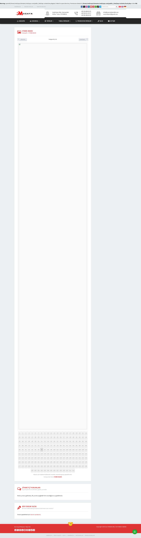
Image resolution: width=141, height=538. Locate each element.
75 (45, 445)
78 (54, 445)
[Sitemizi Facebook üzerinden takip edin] (82, 7)
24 (22, 437)
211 (70, 470)
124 (61, 454)
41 (76, 437)
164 (48, 462)
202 (42, 470)
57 (57, 441)
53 (45, 441)
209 (64, 470)
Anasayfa (24, 33)
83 (70, 445)
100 (54, 450)
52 (41, 441)
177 (20, 466)
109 (83, 450)
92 (29, 450)
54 (48, 441)
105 (70, 450)
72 (35, 445)
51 (38, 441)
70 (29, 445)
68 (22, 445)
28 (35, 437)
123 (57, 454)
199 (32, 470)
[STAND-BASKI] (53, 429)
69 (26, 445)
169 (64, 462)
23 (19, 437)
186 (48, 466)
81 (64, 445)
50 (35, 441)
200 (35, 470)
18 (73, 433)
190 (61, 466)
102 (61, 450)
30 (41, 437)
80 (60, 445)
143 (51, 458)
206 (54, 470)
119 (45, 454)
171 (70, 462)
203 (45, 470)
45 (19, 441)
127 (70, 454)
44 (86, 437)
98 (48, 450)
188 (54, 466)
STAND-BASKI (32, 33)
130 (80, 454)
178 (23, 466)
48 (29, 441)
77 (51, 445)
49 (32, 441)
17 (70, 433)
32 (48, 437)
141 (45, 458)
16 (67, 433)
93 (32, 450)
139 (39, 458)
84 (73, 445)
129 (76, 454)
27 (32, 437)
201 (39, 470)
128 (73, 454)
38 (67, 437)
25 (26, 437)
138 (35, 458)
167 (57, 462)
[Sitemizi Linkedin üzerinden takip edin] (89, 7)
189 (57, 466)
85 (76, 445)
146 (61, 458)
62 (73, 441)
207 (57, 470)
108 (80, 450)
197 (83, 466)
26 (29, 437)
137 (32, 458)
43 (83, 437)
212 (73, 470)
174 (80, 462)
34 (54, 437)
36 (60, 437)
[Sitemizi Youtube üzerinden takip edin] (91, 7)
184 (42, 466)
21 (83, 433)
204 (48, 470)
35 (57, 437)
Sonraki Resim (83, 39)
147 (64, 458)
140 (42, 458)
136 (29, 458)
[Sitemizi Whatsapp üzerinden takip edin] (96, 7)
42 (79, 437)
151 (76, 458)
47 (26, 441)
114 (29, 454)
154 (86, 458)
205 (51, 470)
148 (67, 458)
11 (51, 433)
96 (41, 450)
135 (26, 458)
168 (61, 462)
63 (76, 441)
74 (41, 445)
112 (23, 454)
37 (64, 437)
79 (57, 445)
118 (42, 454)
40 (73, 437)
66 (86, 441)
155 (20, 462)
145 (57, 458)
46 (22, 441)
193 (70, 466)
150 (73, 458)
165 (51, 462)
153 (83, 458)
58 (60, 441)
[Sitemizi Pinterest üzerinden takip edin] (93, 7)
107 (76, 450)
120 (48, 454)
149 (70, 458)
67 (19, 445)
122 (54, 454)
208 (61, 470)
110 (86, 450)
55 (51, 441)
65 (83, 441)
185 (45, 466)
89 (19, 450)
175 (83, 462)
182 (35, 466)
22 (86, 433)
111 (20, 454)
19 (76, 433)
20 (79, 433)
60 (67, 441)
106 (73, 450)
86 (79, 445)
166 (54, 462)
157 (26, 462)
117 (39, 454)
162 (42, 462)
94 (35, 450)
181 (32, 466)
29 (38, 437)
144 (54, 458)
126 (67, 454)
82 (67, 445)
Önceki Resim (22, 39)
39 (70, 437)
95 (38, 450)
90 (22, 450)
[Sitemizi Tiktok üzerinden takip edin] (98, 7)
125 (64, 454)
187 (51, 466)
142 (48, 458)
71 (32, 445)
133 (20, 458)
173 (76, 462)
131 (83, 454)
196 (80, 466)
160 (35, 462)
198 (86, 466)
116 (35, 454)
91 (26, 450)
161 (39, 462)
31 (45, 437)
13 (57, 433)
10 (48, 433)
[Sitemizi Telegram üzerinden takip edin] (100, 7)
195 (76, 466)
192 (67, 466)
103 (64, 450)
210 (67, 470)
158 (29, 462)
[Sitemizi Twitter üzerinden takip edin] (84, 7)
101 (57, 450)
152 (80, 458)
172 (73, 462)
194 (73, 466)
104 (67, 450)
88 (86, 445)
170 (67, 462)
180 (29, 466)
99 (51, 450)
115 (32, 454)
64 (79, 441)
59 (64, 441)
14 (60, 433)
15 (64, 433)
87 (83, 445)
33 (51, 437)
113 (26, 454)
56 (54, 441)
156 (23, 462)
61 (70, 441)
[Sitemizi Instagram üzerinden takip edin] (86, 7)
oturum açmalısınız (35, 515)
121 (51, 454)
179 (26, 466)
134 (23, 458)
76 (48, 445)
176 (86, 462)
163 (45, 462)
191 (64, 466)
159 (32, 462)
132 (86, 454)
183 (39, 466)
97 (45, 450)
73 (38, 445)
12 (54, 433)
